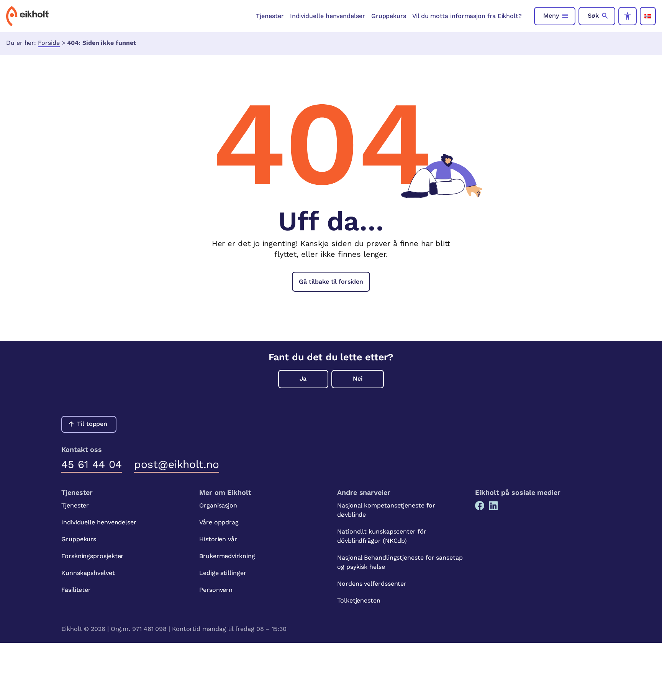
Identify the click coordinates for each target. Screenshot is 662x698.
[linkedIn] (493, 505)
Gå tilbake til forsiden (331, 281)
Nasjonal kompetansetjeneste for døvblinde (386, 510)
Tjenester (269, 16)
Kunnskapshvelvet (88, 572)
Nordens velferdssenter (371, 583)
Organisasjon (218, 505)
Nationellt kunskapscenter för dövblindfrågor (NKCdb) (381, 536)
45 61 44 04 (91, 464)
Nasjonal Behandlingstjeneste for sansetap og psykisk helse (400, 562)
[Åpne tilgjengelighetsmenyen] (627, 16)
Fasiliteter (76, 589)
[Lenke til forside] (27, 16)
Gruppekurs (388, 16)
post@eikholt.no (176, 464)
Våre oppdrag (219, 522)
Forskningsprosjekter (92, 556)
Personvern (216, 589)
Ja (303, 378)
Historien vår (218, 539)
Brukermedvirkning (227, 556)
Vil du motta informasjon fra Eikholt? (467, 16)
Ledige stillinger (222, 572)
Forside (48, 42)
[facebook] (479, 505)
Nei (357, 378)
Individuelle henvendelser (327, 16)
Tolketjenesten (358, 600)
